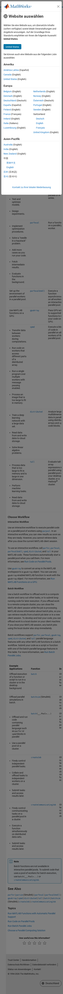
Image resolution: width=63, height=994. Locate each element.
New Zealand (10, 153)
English (39, 123)
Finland (7, 109)
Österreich (38, 100)
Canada (7, 74)
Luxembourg (10, 127)
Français (40, 127)
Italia (6, 123)
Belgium (8, 91)
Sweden (37, 109)
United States (10, 79)
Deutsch (40, 118)
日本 (6, 172)
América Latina (11, 70)
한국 (6, 176)
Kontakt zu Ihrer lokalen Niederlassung (31, 187)
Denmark (8, 96)
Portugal (37, 105)
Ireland (7, 118)
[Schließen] (58, 6)
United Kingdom (41, 132)
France (7, 114)
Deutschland (10, 100)
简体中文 (11, 162)
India (6, 149)
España (7, 105)
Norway (37, 96)
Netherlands (39, 91)
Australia (8, 144)
